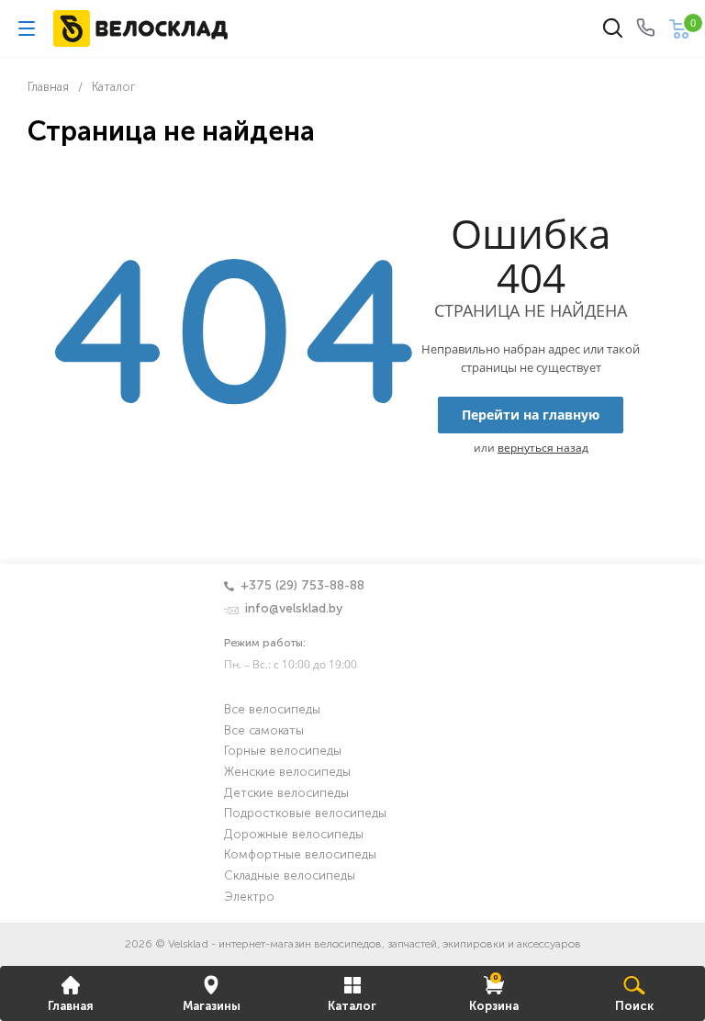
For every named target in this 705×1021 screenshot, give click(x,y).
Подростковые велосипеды (305, 814)
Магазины (212, 1007)
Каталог (352, 1007)
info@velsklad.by (293, 608)
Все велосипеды (272, 710)
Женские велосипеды (287, 773)
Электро (249, 897)
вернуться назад (543, 447)
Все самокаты (264, 731)
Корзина (494, 993)
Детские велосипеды (286, 794)
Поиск (634, 1007)
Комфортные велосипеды (300, 855)
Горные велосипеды (282, 751)
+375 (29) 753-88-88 (302, 585)
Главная (71, 1007)
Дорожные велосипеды (294, 835)
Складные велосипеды (289, 876)
